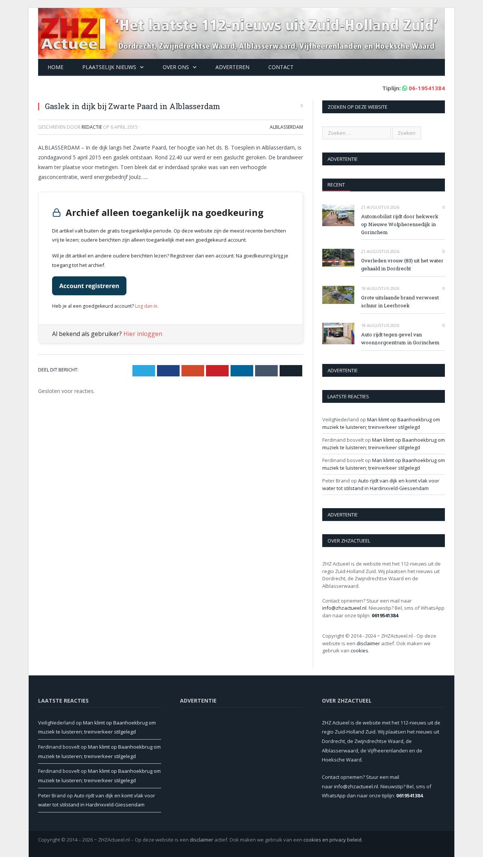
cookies (359, 650)
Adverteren (232, 67)
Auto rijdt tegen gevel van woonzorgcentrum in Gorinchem (400, 338)
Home (55, 67)
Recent (336, 184)
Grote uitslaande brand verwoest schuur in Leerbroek (400, 301)
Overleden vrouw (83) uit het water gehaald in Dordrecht (402, 264)
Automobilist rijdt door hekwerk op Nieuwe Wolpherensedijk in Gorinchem (399, 224)
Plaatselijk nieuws (109, 67)
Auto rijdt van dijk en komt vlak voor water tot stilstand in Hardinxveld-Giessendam (380, 484)
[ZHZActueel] (241, 31)
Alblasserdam (286, 127)
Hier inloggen (142, 334)
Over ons (176, 67)
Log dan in (146, 306)
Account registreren (89, 286)
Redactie (92, 127)
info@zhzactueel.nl (344, 607)
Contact (281, 67)
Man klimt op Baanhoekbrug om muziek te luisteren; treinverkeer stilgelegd (381, 423)
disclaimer (368, 643)
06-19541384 (427, 88)
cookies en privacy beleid (332, 839)
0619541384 (385, 615)
